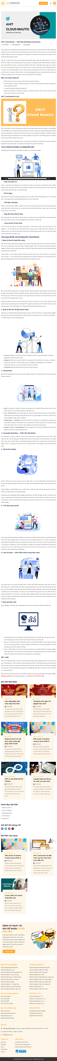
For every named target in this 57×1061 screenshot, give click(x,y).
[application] (28, 166)
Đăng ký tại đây (5, 676)
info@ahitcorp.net (8, 1034)
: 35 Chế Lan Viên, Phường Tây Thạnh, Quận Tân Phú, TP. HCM (25, 1028)
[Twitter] (6, 829)
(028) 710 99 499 (7, 1031)
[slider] (27, 178)
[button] (54, 3)
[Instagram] (13, 829)
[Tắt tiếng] (51, 178)
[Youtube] (9, 829)
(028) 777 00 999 (17, 1031)
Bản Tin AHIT (8, 699)
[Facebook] (2, 829)
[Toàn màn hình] (54, 178)
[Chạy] (3, 178)
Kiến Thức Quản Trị (38, 736)
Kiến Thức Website (10, 776)
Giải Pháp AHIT (37, 853)
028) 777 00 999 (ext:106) (36, 676)
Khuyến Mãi (8, 736)
